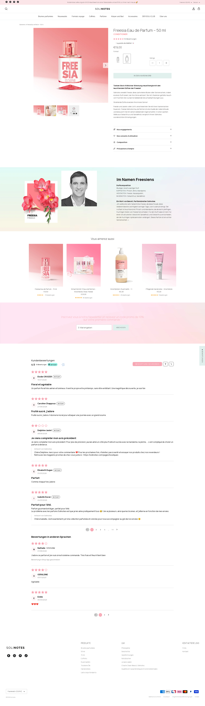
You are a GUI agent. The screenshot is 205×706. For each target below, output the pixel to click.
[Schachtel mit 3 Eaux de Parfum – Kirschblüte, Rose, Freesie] (84, 265)
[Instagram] (10, 2)
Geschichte (125, 651)
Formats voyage (78, 16)
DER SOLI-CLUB (148, 16)
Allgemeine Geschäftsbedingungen (182, 697)
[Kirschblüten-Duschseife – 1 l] (121, 265)
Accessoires (132, 16)
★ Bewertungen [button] (202, 356)
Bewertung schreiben (147, 364)
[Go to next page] (117, 529)
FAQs (184, 648)
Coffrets (92, 16)
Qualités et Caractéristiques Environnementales (139, 669)
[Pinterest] (14, 2)
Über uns (163, 16)
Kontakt (185, 651)
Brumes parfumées (45, 16)
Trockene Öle (85, 665)
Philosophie (125, 648)
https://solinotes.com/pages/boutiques (100, 455)
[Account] (193, 8)
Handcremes (85, 669)
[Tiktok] (18, 2)
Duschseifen (85, 662)
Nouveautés (62, 16)
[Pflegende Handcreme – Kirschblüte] (159, 265)
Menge (152, 58)
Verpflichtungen (127, 655)
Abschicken (121, 328)
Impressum (166, 697)
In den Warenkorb (142, 75)
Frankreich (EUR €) (185, 2)
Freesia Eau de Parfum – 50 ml (35, 25)
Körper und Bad (117, 16)
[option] (70, 65)
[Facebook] (6, 2)
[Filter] (165, 364)
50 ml (83, 651)
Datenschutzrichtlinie (155, 697)
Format (116, 51)
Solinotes (12, 697)
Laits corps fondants (88, 672)
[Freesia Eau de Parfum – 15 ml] (46, 265)
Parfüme (103, 16)
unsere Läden (126, 662)
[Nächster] (105, 65)
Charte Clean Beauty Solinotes (132, 665)
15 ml (83, 655)
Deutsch (195, 2)
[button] (118, 39)
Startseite (22, 25)
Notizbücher (126, 658)
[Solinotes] (102, 9)
